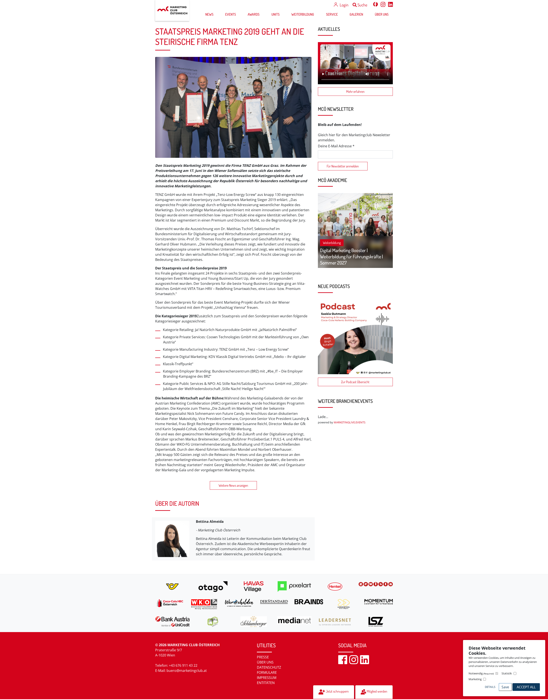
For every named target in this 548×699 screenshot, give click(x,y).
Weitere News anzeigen (233, 485)
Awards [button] (253, 14)
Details (490, 687)
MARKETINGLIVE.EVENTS (349, 422)
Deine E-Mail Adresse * (336, 146)
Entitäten (266, 682)
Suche (362, 4)
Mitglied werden (376, 691)
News (209, 14)
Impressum (266, 677)
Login (344, 4)
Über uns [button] (382, 14)
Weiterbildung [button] (302, 14)
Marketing (475, 679)
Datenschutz (269, 667)
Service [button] (332, 14)
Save (505, 687)
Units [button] (275, 14)
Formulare (267, 672)
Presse (263, 657)
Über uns (265, 662)
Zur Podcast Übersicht (355, 382)
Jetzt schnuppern (337, 691)
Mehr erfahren (355, 91)
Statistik (507, 673)
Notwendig (481, 673)
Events (230, 14)
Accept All (526, 687)
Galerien (356, 14)
